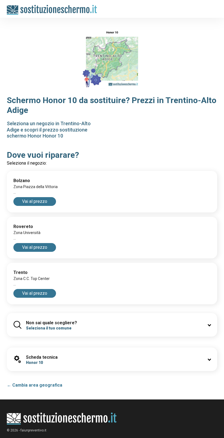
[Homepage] (52, 7)
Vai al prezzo (34, 201)
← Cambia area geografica (34, 385)
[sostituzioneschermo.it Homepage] (62, 419)
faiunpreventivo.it (33, 430)
